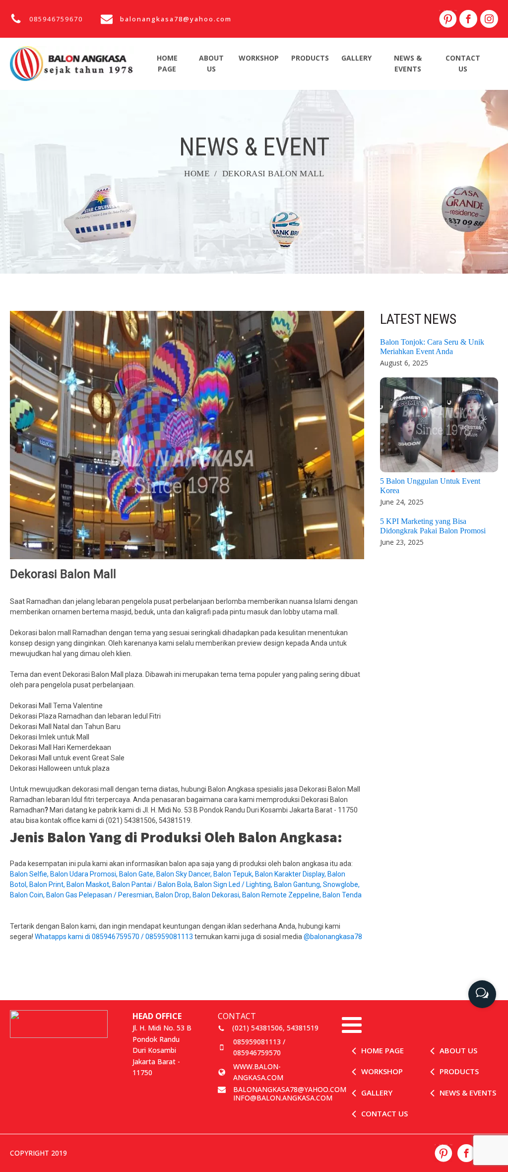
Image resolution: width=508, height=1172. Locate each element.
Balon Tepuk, (234, 874)
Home (196, 173)
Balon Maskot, (89, 884)
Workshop (259, 58)
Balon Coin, (28, 895)
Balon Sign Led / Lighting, (234, 884)
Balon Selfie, (30, 874)
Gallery (356, 58)
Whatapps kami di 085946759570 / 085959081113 (114, 937)
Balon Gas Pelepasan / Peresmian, (100, 895)
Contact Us (462, 63)
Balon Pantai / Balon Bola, (153, 884)
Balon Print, (47, 884)
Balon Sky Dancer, (184, 874)
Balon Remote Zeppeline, (282, 895)
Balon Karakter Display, (291, 874)
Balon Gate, (137, 874)
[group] (482, 990)
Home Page (167, 63)
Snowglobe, (341, 884)
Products (310, 58)
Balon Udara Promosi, (84, 874)
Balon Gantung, (298, 884)
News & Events (408, 63)
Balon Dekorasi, (217, 895)
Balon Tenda (342, 895)
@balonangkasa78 (333, 937)
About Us (211, 63)
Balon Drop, (173, 895)
